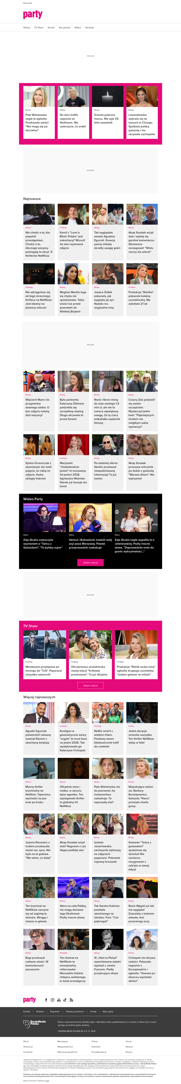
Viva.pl (128, 1041)
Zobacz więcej (90, 562)
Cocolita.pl (27, 1052)
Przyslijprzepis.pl (99, 1052)
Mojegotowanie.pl (65, 1046)
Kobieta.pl (96, 1046)
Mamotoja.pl (62, 1041)
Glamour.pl (28, 1046)
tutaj (47, 1081)
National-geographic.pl (67, 1052)
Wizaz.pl (129, 1046)
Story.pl (129, 1052)
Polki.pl (95, 1041)
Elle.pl (25, 1041)
